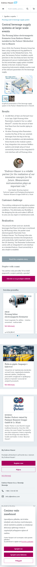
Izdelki (7, 312)
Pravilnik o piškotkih (27, 541)
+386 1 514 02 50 (12, 491)
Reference (8, 415)
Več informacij (9, 326)
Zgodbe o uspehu (10, 16)
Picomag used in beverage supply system (15, 20)
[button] (18, 463)
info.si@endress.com (13, 496)
